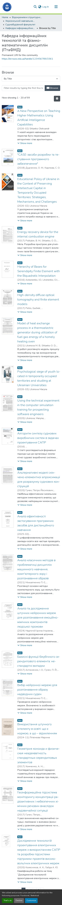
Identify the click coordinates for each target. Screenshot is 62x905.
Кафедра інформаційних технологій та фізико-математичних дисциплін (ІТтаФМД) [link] (20, 28)
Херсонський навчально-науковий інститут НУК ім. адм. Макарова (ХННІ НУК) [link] (20, 21)
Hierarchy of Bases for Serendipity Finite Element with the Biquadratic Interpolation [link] (38, 271)
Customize (31, 900)
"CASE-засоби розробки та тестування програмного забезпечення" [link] (38, 159)
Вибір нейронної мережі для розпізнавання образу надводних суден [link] (37, 689)
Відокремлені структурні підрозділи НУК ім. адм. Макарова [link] (27, 17)
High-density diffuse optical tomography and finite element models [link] (38, 299)
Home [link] (5, 17)
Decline (19, 900)
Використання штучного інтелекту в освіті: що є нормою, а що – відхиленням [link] (37, 728)
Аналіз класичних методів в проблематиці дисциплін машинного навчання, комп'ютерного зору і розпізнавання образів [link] (36, 569)
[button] (7, 7)
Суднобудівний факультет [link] (20, 24)
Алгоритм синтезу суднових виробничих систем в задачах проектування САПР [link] (38, 438)
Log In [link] (45, 6)
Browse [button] (53, 88)
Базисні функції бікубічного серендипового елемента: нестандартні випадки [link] (38, 661)
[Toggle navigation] (56, 7)
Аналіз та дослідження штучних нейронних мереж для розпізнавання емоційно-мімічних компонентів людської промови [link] (37, 617)
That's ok (7, 900)
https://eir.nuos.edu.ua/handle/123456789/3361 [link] (27, 58)
